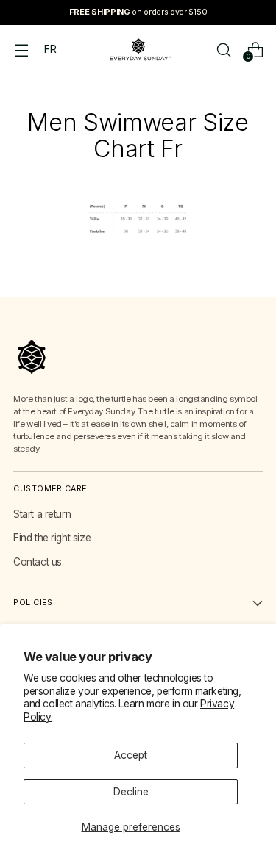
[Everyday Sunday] (138, 49)
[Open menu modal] (21, 50)
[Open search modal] (223, 50)
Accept (130, 755)
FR (50, 49)
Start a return (42, 514)
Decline (131, 792)
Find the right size (52, 538)
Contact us (37, 562)
